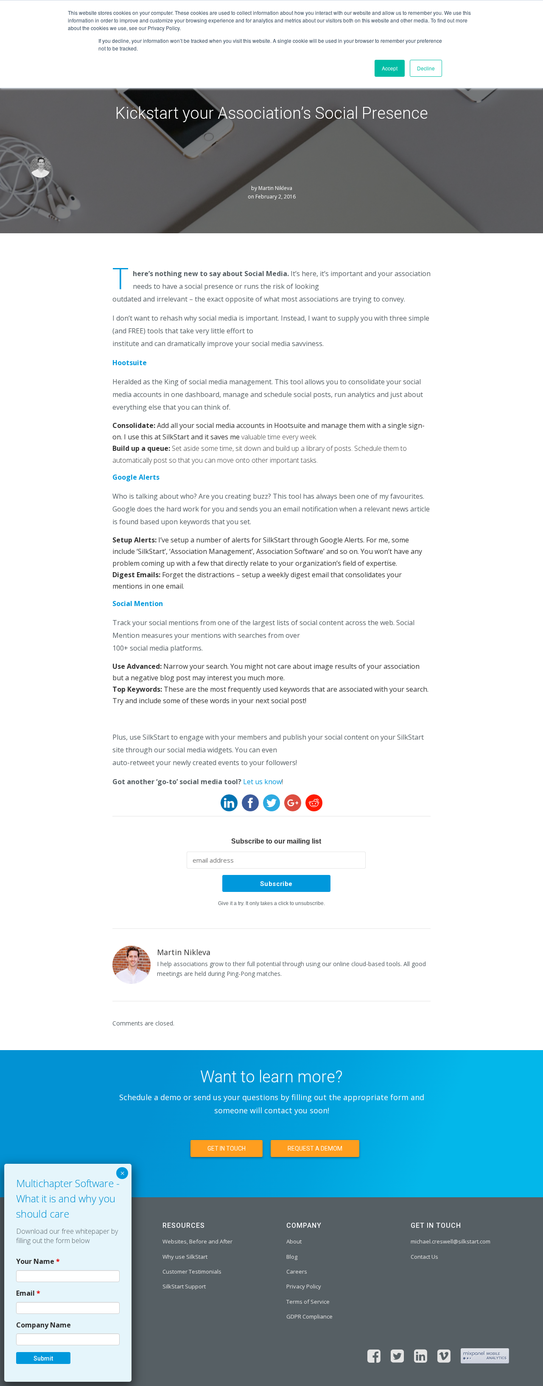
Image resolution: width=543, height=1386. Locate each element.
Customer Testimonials (191, 1271)
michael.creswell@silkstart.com (450, 1241)
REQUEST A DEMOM (315, 1148)
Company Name (43, 1324)
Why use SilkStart (184, 1256)
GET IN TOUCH (226, 1148)
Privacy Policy (303, 1286)
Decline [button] (426, 68)
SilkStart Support (184, 1286)
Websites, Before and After (197, 1241)
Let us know (262, 781)
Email (28, 1292)
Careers (296, 1271)
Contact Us (424, 1256)
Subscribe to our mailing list (276, 841)
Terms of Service (308, 1301)
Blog (291, 1256)
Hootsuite (129, 362)
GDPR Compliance (309, 1316)
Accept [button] (389, 68)
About (294, 1241)
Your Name (38, 1261)
